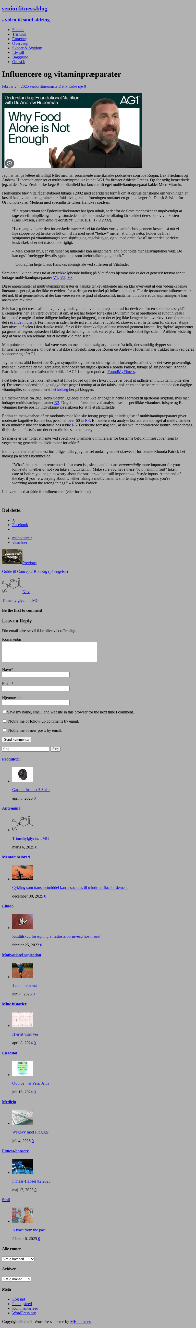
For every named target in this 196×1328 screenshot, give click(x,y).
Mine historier (14, 1004)
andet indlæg (24, 322)
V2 (62, 277)
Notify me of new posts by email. (35, 730)
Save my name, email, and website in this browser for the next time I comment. (70, 712)
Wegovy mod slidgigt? (30, 1132)
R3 (56, 402)
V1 (55, 277)
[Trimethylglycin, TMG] (22, 830)
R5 (74, 425)
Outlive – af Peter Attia (30, 1083)
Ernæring (19, 39)
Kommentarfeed (25, 1308)
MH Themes (80, 1321)
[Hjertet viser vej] (22, 1025)
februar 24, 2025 (15, 86)
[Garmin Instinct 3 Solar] (22, 781)
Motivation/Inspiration (21, 955)
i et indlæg (59, 389)
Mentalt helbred (16, 857)
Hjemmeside (12, 697)
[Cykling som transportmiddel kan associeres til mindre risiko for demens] (22, 879)
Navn (6, 669)
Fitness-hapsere (15, 1151)
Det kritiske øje (70, 86)
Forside (18, 29)
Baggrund (20, 57)
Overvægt (20, 43)
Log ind (18, 1299)
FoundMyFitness (121, 371)
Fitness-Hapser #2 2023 (31, 1181)
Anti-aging (11, 808)
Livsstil (18, 52)
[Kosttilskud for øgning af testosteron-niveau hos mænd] (22, 928)
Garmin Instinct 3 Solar (31, 789)
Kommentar (11, 639)
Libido (8, 906)
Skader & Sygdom (27, 48)
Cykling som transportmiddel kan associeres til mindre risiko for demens (70, 887)
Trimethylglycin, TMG (30, 838)
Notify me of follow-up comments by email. (43, 721)
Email (6, 683)
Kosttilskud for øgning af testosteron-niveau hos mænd (56, 936)
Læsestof (9, 1053)
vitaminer (19, 542)
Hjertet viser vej (25, 1034)
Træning (19, 34)
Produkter (11, 759)
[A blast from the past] (22, 1221)
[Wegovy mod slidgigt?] (22, 1123)
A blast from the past (28, 1230)
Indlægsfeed (22, 1304)
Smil (6, 1200)
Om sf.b (18, 61)
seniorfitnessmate (43, 86)
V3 (69, 277)
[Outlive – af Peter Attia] (22, 1074)
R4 (87, 420)
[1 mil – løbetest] (22, 977)
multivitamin (22, 538)
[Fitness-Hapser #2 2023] (22, 1172)
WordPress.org (24, 1313)
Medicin (9, 1102)
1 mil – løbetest (24, 985)
